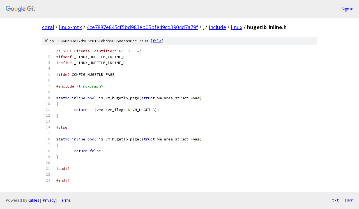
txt (335, 200)
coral (48, 27)
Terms (65, 200)
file (157, 41)
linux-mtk (70, 27)
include (217, 27)
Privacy (49, 200)
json (348, 200)
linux (236, 27)
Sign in (347, 8)
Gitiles (33, 200)
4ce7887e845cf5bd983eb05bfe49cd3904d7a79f (142, 27)
